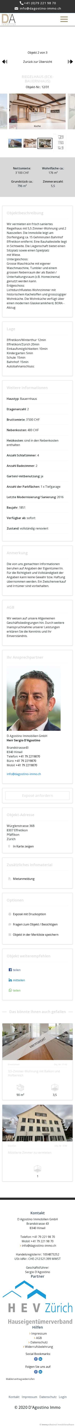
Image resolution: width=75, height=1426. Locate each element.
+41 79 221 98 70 (43, 1237)
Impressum (39, 1333)
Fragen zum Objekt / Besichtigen (35, 924)
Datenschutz (39, 1342)
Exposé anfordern (37, 795)
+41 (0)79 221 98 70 (40, 3)
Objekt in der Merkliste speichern (35, 935)
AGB (39, 1338)
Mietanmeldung (24, 879)
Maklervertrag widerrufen (20, 1379)
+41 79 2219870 (29, 756)
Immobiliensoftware (66, 1424)
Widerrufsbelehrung (39, 1347)
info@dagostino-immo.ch (40, 8)
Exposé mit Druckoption (29, 914)
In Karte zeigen (23, 846)
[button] (14, 970)
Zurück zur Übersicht (37, 62)
